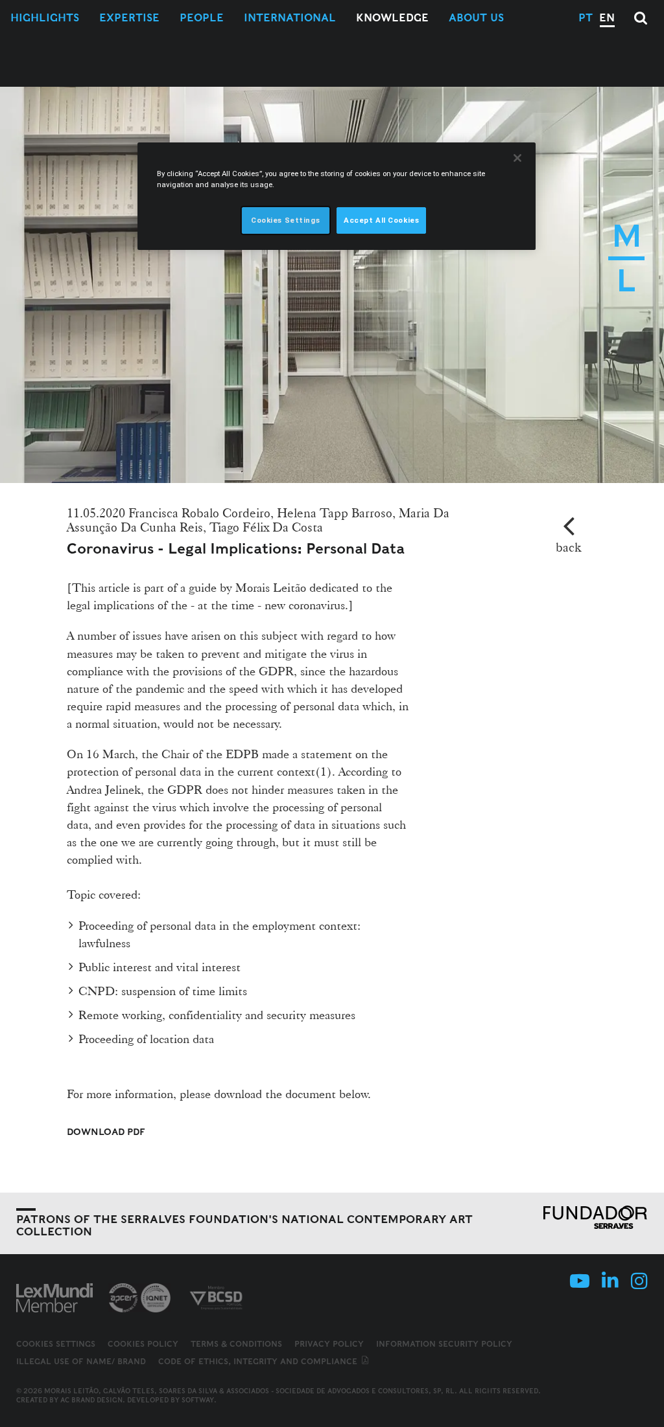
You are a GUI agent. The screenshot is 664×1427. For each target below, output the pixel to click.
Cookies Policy (143, 1344)
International (290, 18)
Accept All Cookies (381, 220)
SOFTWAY (198, 1400)
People (202, 18)
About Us (476, 18)
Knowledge (392, 18)
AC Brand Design (91, 1400)
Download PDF (106, 1132)
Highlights (44, 18)
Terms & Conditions (236, 1344)
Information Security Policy (444, 1344)
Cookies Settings (55, 1344)
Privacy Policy (329, 1344)
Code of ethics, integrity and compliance (259, 1361)
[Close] (517, 158)
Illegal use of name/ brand (81, 1361)
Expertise (129, 18)
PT (585, 18)
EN (607, 18)
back (568, 547)
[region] (336, 196)
